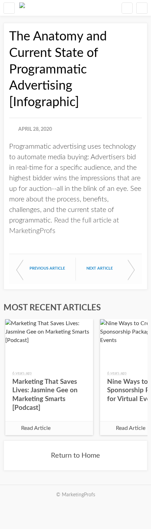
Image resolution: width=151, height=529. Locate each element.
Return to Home (75, 455)
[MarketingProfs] (22, 8)
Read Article (36, 428)
